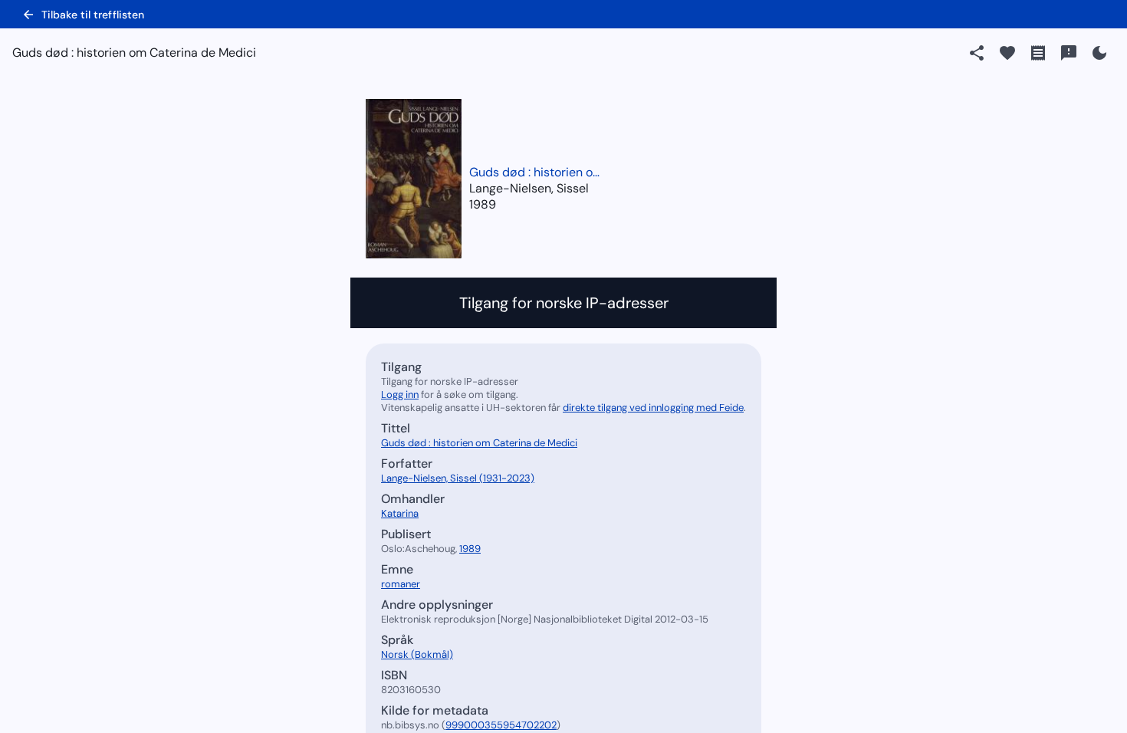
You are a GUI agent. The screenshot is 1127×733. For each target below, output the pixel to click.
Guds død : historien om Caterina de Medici (538, 172)
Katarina (400, 513)
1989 (482, 204)
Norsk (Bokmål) (417, 654)
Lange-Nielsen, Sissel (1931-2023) (457, 478)
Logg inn (400, 394)
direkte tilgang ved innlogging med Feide (653, 407)
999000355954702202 (501, 724)
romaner (400, 583)
